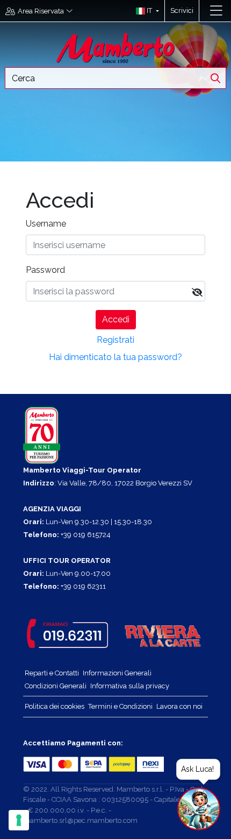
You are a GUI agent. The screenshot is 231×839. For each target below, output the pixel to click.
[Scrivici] (204, 11)
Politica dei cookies (54, 706)
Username (46, 223)
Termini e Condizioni (120, 706)
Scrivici (181, 10)
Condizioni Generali (55, 686)
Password (45, 270)
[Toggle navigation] (216, 10)
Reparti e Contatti (52, 673)
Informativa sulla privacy (129, 686)
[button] (145, 10)
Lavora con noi (179, 706)
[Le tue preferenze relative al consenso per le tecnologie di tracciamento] (19, 820)
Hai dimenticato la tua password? (115, 357)
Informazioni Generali (117, 673)
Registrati (115, 340)
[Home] (115, 47)
